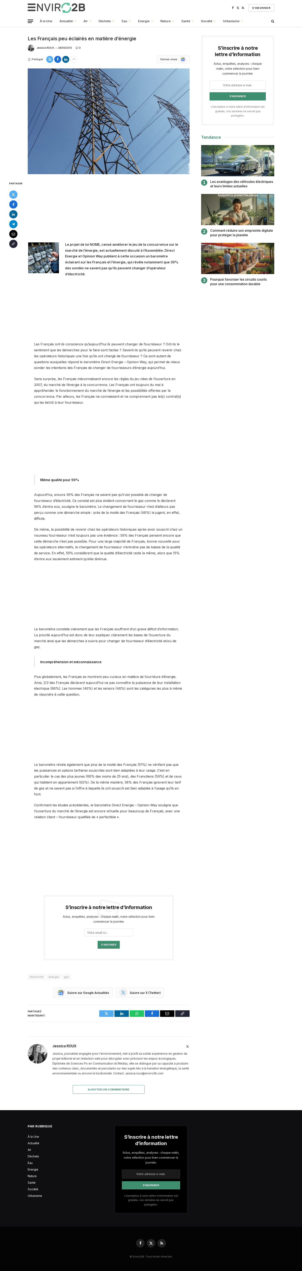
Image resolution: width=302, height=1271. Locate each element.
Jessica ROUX (45, 47)
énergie (53, 976)
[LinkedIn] (13, 214)
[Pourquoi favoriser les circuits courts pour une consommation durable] (237, 258)
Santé (185, 21)
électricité (36, 976)
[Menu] (30, 21)
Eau (124, 21)
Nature (165, 21)
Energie (144, 21)
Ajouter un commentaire (108, 1089)
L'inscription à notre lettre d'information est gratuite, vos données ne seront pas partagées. (238, 111)
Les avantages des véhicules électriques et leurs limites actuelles (241, 184)
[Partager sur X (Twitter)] (49, 59)
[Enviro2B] (57, 8)
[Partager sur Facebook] (57, 59)
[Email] (13, 234)
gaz (66, 976)
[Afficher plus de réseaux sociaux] (73, 59)
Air (86, 21)
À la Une (46, 21)
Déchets (105, 21)
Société (206, 21)
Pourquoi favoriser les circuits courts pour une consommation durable (238, 281)
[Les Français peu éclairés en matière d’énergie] (109, 121)
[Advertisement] (108, 211)
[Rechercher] (272, 21)
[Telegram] (13, 224)
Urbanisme (231, 21)
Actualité (66, 21)
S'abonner (261, 7)
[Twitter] (13, 194)
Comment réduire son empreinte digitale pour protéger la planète (241, 232)
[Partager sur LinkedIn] (65, 59)
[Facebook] (13, 204)
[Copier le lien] (13, 244)
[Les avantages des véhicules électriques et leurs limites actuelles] (237, 160)
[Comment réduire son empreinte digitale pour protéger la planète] (237, 209)
